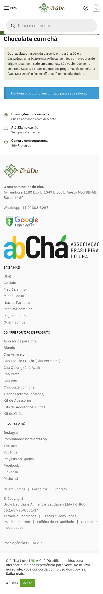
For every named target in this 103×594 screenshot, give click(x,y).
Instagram (12, 432)
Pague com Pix (16, 315)
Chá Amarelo (14, 354)
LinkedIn (11, 472)
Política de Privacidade (55, 521)
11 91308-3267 (35, 207)
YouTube (10, 452)
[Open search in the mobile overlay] (51, 26)
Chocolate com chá (19, 387)
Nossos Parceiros (17, 302)
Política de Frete (17, 521)
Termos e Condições (20, 516)
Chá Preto (11, 374)
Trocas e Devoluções (59, 516)
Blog (7, 276)
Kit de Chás (13, 413)
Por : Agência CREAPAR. (23, 543)
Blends (9, 347)
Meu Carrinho (15, 289)
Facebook (11, 465)
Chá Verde (12, 380)
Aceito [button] (27, 583)
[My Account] (86, 8)
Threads (10, 445)
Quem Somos (14, 322)
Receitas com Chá (18, 309)
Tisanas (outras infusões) (24, 394)
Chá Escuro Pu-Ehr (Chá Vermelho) (32, 361)
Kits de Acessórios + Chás (24, 407)
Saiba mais (15, 573)
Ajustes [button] (12, 583)
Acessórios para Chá (20, 341)
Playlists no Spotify (19, 459)
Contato (10, 282)
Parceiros (39, 489)
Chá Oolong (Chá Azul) (22, 367)
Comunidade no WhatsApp (25, 439)
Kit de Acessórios (18, 400)
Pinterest (11, 478)
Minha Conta (14, 296)
